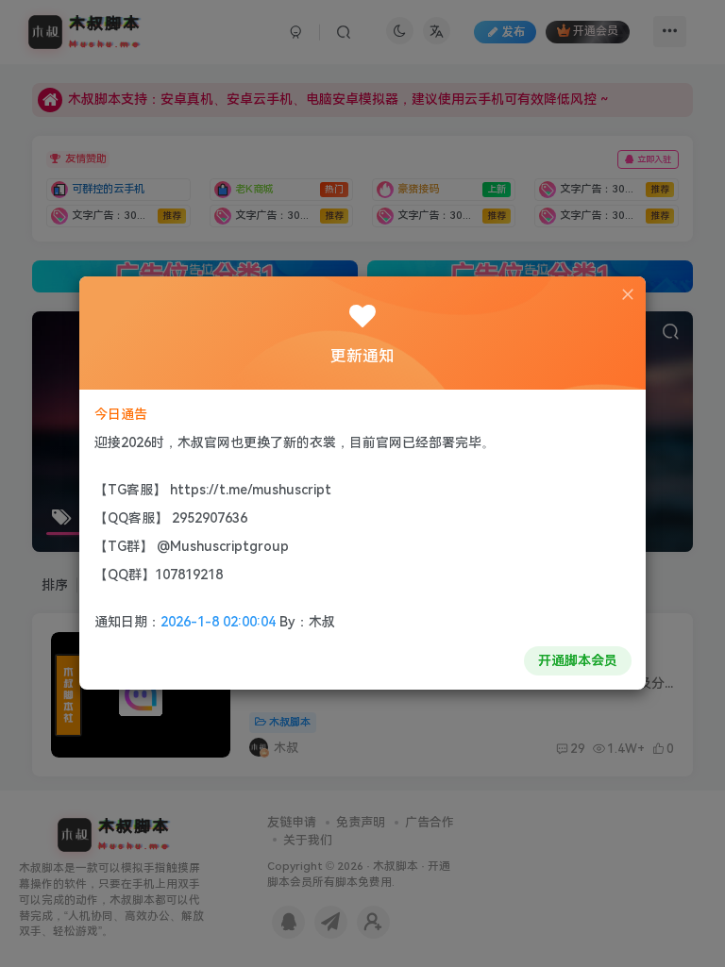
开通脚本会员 (577, 660)
